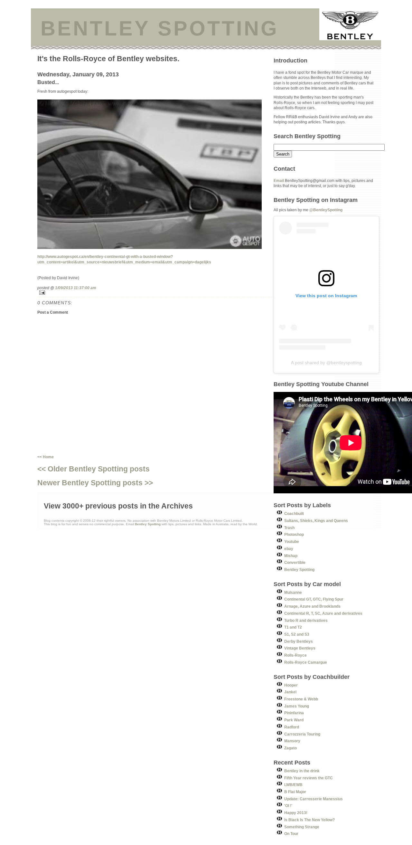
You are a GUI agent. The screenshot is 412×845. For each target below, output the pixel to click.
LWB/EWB (293, 785)
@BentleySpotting (325, 210)
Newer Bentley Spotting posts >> (95, 483)
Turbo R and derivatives (306, 620)
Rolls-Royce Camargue (305, 662)
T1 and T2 (293, 627)
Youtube (291, 541)
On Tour (291, 833)
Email (279, 180)
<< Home (45, 457)
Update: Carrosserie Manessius (313, 799)
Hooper (291, 685)
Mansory (292, 741)
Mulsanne (293, 592)
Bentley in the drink (302, 771)
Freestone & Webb (301, 699)
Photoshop (294, 534)
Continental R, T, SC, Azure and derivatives (323, 613)
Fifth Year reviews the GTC (308, 778)
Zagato (290, 748)
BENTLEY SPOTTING (160, 28)
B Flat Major (295, 792)
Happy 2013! (295, 813)
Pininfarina (294, 713)
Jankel (290, 692)
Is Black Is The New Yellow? (309, 820)
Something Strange (301, 827)
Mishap (290, 556)
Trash (289, 528)
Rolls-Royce (295, 655)
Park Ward (294, 720)
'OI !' (288, 805)
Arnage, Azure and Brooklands (312, 606)
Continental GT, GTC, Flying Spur (313, 599)
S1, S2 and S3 (296, 634)
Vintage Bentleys (299, 648)
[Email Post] (155, 292)
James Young (296, 706)
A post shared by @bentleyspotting (326, 362)
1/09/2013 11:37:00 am (75, 288)
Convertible (294, 562)
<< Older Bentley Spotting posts (93, 469)
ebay (288, 548)
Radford (291, 727)
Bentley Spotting (299, 569)
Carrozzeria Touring (302, 734)
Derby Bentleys (298, 641)
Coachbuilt (294, 513)
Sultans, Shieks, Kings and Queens (316, 520)
